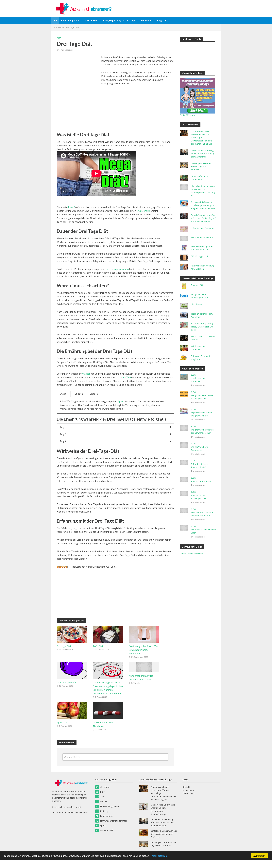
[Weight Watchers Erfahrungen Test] (184, 295)
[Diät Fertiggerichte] (184, 257)
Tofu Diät (98, 646)
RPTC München (187, 115)
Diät (55, 20)
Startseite (58, 27)
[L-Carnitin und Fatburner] (184, 229)
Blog (159, 20)
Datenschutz (188, 793)
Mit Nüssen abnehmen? (202, 237)
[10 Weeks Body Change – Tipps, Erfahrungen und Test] (184, 324)
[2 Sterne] (60, 567)
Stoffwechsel (147, 20)
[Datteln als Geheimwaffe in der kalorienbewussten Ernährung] (143, 832)
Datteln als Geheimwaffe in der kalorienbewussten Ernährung (164, 833)
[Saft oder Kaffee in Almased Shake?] (184, 462)
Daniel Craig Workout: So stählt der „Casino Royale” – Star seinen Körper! (203, 218)
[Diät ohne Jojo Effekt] (72, 670)
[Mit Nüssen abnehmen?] (184, 238)
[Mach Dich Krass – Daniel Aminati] (184, 337)
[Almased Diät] (184, 286)
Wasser (86, 373)
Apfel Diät (62, 722)
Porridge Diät (64, 646)
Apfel (120, 401)
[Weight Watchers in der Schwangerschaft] (184, 393)
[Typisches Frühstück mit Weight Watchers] (184, 410)
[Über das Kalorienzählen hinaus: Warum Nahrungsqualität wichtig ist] (184, 186)
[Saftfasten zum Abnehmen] (184, 347)
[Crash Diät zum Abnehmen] (184, 376)
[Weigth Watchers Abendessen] (184, 444)
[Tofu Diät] (108, 633)
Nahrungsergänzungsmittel (114, 20)
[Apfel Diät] (72, 710)
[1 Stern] (58, 567)
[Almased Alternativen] (184, 479)
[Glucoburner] (184, 305)
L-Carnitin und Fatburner (202, 227)
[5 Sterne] (67, 567)
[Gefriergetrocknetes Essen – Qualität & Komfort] (184, 164)
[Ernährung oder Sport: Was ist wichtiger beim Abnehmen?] (144, 633)
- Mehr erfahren (158, 855)
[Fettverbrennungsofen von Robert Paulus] (184, 247)
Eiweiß (71, 207)
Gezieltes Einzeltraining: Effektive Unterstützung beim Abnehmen (202, 153)
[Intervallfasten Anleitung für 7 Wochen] (184, 266)
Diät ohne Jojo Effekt (68, 682)
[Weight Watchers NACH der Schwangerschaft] (184, 427)
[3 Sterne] (62, 567)
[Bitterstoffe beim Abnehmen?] (184, 177)
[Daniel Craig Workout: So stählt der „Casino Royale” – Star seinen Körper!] (184, 216)
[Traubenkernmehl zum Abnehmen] (184, 314)
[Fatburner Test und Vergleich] (184, 357)
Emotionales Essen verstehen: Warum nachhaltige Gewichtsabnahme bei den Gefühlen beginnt (201, 137)
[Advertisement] (78, 75)
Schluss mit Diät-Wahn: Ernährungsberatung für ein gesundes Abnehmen (203, 205)
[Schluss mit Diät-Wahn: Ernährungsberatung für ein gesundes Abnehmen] (184, 203)
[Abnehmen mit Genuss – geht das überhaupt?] (144, 666)
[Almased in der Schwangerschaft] (184, 493)
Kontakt (186, 787)
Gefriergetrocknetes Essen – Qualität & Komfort (201, 166)
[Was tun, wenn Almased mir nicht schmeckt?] (184, 510)
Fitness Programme (70, 20)
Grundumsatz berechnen (192, 553)
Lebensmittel (90, 20)
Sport (134, 20)
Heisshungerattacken (117, 269)
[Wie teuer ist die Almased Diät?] (184, 527)
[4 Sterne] (64, 567)
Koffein (127, 377)
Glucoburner (197, 304)
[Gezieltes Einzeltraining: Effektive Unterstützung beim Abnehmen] (184, 151)
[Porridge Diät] (72, 633)
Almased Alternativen (201, 481)
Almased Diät (197, 284)
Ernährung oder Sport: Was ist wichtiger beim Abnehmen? (143, 650)
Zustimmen (259, 855)
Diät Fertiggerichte (200, 256)
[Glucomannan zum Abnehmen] (108, 710)
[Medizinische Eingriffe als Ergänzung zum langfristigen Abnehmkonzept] (143, 806)
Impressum (188, 790)
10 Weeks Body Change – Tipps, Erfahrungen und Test (203, 326)
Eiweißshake (143, 210)
